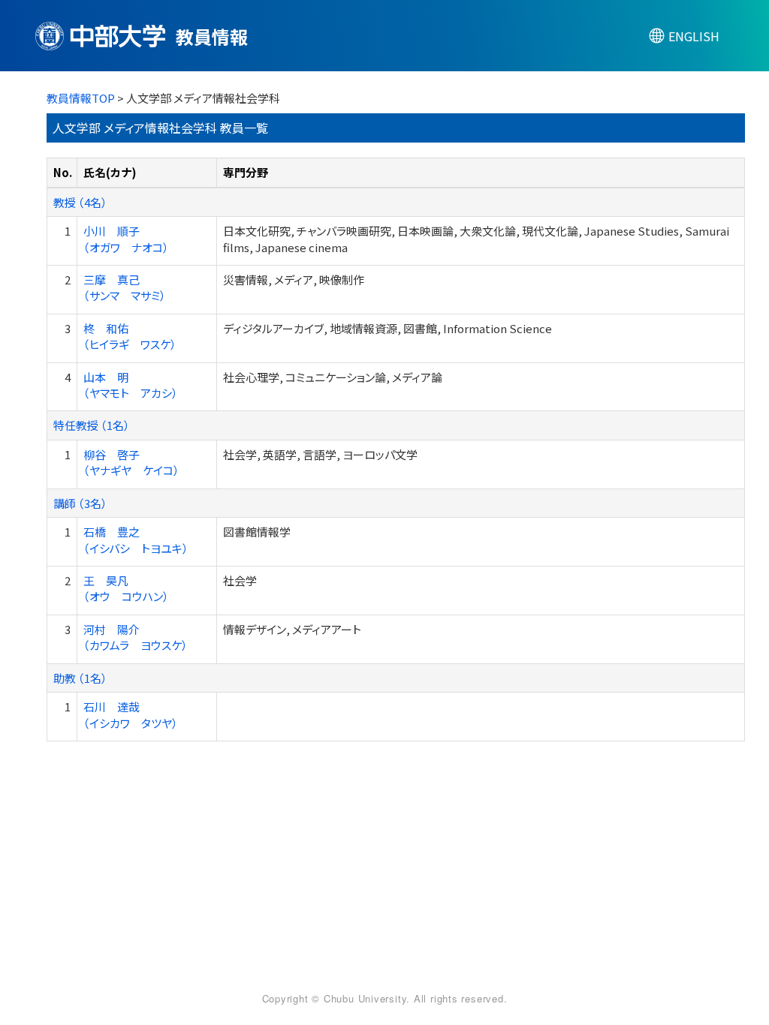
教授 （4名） (80, 202)
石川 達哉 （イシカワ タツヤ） (130, 714)
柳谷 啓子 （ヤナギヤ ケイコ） (131, 462)
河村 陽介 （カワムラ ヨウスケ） (135, 637)
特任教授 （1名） (91, 425)
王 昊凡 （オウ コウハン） (126, 588)
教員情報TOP (81, 98)
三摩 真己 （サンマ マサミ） (124, 287)
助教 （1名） (80, 678)
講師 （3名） (80, 503)
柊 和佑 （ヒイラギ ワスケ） (129, 336)
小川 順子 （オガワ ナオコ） (126, 238)
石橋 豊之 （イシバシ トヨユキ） (135, 539)
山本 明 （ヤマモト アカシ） (130, 385)
